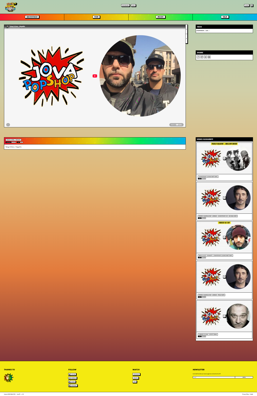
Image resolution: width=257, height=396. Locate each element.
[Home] (7, 7)
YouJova (135, 378)
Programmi (125, 5)
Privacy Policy (245, 394)
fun (96, 17)
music (160, 17)
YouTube (73, 374)
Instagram (73, 385)
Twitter (73, 381)
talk (225, 17)
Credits (251, 394)
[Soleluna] (8, 377)
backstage (32, 17)
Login (246, 5)
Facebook (73, 378)
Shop (133, 5)
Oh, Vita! (13, 142)
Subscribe (209, 57)
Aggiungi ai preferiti (205, 57)
